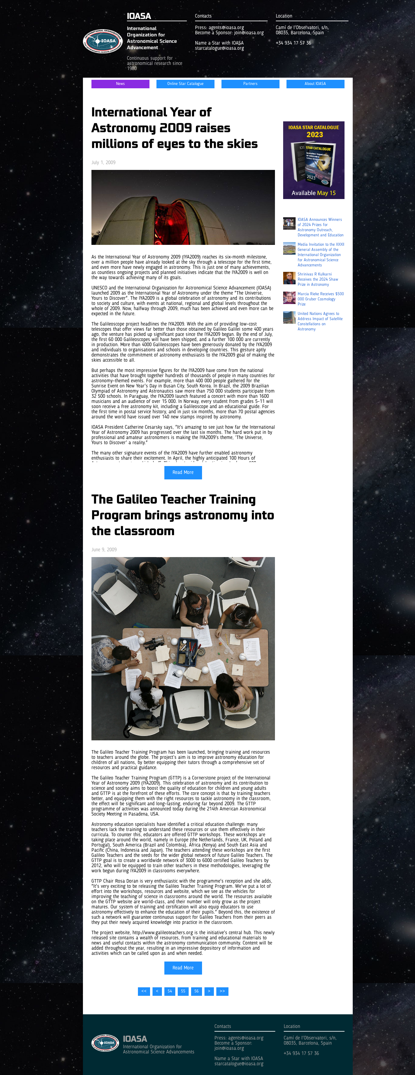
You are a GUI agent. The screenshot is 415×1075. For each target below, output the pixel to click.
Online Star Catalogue (185, 84)
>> (222, 991)
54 (170, 991)
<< (144, 991)
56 (196, 991)
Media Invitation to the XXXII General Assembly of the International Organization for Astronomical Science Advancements (321, 255)
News (120, 84)
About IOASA (315, 84)
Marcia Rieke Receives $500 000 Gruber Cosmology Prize (321, 299)
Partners (250, 84)
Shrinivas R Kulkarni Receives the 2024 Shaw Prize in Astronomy (318, 279)
